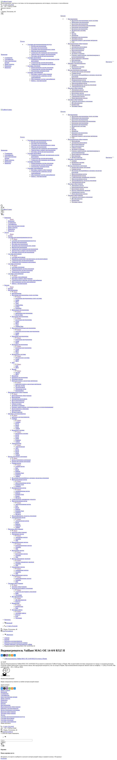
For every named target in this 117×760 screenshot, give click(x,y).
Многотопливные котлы (79, 78)
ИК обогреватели (77, 103)
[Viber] (7, 655)
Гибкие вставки (76, 52)
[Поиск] (2, 13)
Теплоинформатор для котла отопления (84, 85)
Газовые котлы (76, 73)
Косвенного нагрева (78, 66)
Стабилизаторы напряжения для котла (83, 81)
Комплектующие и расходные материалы (84, 40)
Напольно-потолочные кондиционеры (84, 25)
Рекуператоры (76, 60)
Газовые (74, 65)
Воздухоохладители (78, 50)
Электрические (76, 68)
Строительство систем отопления (41, 69)
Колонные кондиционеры (80, 29)
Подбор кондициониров (38, 46)
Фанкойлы (75, 35)
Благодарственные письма (9, 697)
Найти (3, 742)
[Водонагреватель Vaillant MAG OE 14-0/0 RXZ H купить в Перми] (25, 658)
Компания (4, 54)
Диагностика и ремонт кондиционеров (43, 54)
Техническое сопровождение (40, 71)
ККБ (73, 32)
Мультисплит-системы (79, 30)
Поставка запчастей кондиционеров (42, 56)
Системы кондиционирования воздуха (40, 44)
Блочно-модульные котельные (81, 71)
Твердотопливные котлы (79, 83)
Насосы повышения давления (81, 94)
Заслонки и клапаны (78, 53)
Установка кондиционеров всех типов (43, 49)
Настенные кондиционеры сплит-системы (85, 20)
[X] (4, 655)
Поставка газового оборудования (41, 74)
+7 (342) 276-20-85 (8, 5)
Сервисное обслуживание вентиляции (43, 64)
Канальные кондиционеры (80, 27)
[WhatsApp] (9, 655)
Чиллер (74, 34)
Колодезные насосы (78, 93)
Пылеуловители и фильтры (80, 58)
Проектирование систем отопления (42, 67)
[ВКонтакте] (2, 655)
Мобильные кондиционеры (80, 22)
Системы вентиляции (34, 57)
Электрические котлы (78, 86)
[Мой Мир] (15, 655)
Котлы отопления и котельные (77, 70)
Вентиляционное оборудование (78, 43)
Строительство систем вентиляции (42, 62)
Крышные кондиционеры (80, 37)
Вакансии (8, 67)
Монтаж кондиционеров (38, 51)
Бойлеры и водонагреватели (77, 63)
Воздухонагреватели (78, 48)
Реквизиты (8, 66)
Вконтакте (10, 634)
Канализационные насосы (80, 91)
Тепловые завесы (77, 106)
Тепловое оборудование (75, 99)
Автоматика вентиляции (79, 47)
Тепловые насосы (77, 38)
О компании (8, 57)
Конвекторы (75, 104)
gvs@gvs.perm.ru (8, 631)
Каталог (63, 16)
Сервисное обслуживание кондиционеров (44, 52)
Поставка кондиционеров (39, 48)
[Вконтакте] (5, 737)
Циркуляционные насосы (79, 98)
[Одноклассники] (12, 655)
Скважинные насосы (78, 96)
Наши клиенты (9, 64)
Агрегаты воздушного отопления (82, 101)
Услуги (22, 41)
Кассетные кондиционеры (80, 24)
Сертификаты (9, 59)
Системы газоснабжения (35, 72)
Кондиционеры (73, 19)
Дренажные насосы (78, 90)
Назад (12, 219)
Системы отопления (34, 66)
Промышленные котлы (79, 80)
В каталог (4, 758)
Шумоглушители (77, 62)
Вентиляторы (76, 45)
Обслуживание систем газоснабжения (43, 79)
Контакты (109, 62)
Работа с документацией (38, 80)
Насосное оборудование (75, 88)
